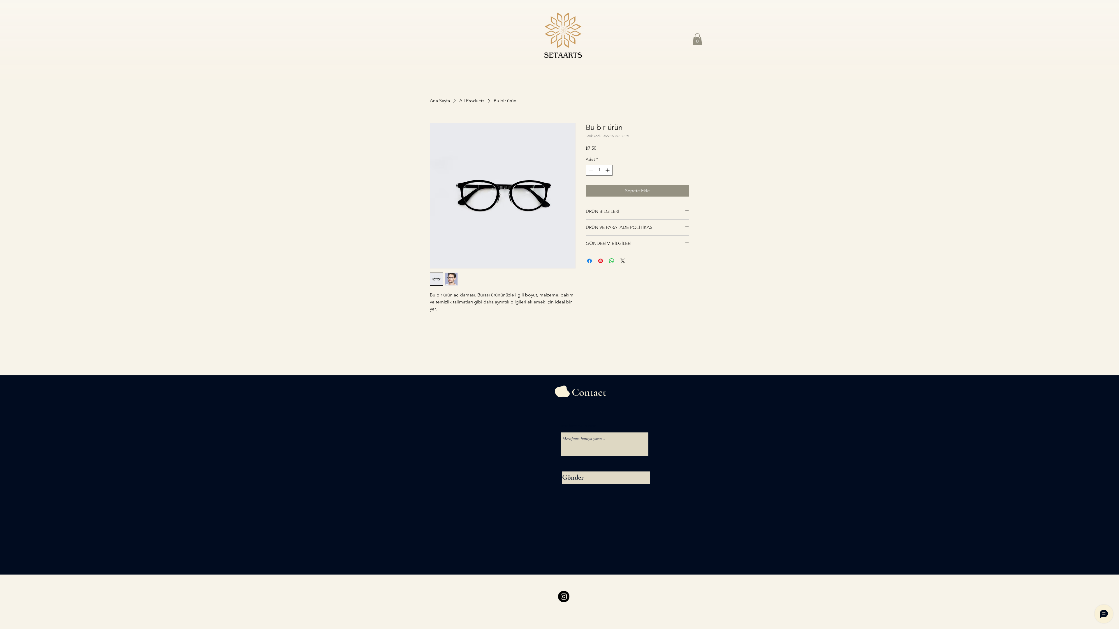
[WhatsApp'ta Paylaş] (611, 260)
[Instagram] (563, 596)
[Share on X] (622, 260)
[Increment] (608, 170)
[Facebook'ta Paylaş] (589, 260)
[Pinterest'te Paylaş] (600, 260)
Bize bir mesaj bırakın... (580, 426)
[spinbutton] (599, 170)
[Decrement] (590, 170)
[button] (697, 39)
